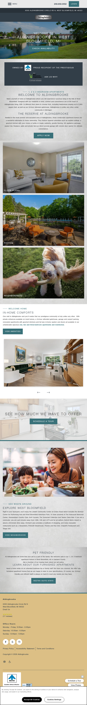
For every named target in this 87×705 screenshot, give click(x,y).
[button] (74, 4)
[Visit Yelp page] (12, 642)
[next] (48, 392)
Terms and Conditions (45, 649)
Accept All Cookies (32, 700)
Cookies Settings (54, 700)
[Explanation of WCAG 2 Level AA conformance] (26, 685)
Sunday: (6, 634)
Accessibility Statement (25, 649)
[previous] (38, 392)
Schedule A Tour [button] (43, 421)
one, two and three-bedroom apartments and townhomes (41, 325)
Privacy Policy (8, 649)
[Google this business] (19, 642)
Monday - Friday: (9, 627)
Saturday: (6, 631)
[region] (43, 695)
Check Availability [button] (43, 48)
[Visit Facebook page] (5, 642)
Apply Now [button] (43, 135)
